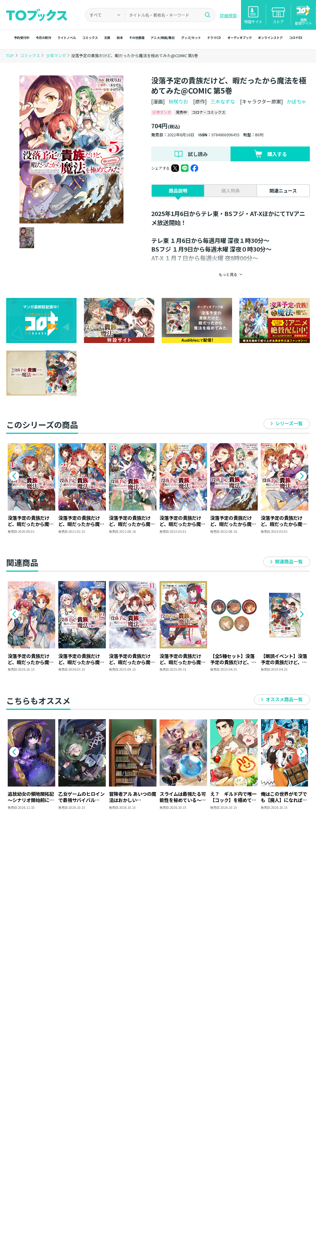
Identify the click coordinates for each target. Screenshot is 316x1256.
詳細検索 (228, 15)
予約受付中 (21, 37)
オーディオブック (239, 37)
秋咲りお (178, 101)
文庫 (107, 37)
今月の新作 (43, 37)
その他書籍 (136, 37)
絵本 (120, 37)
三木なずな (222, 101)
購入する (277, 154)
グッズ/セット (191, 37)
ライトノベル (66, 37)
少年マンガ (56, 55)
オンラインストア (270, 37)
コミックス (90, 37)
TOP (10, 55)
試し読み (198, 154)
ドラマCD (214, 37)
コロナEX (295, 37)
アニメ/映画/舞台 (163, 37)
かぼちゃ (296, 101)
